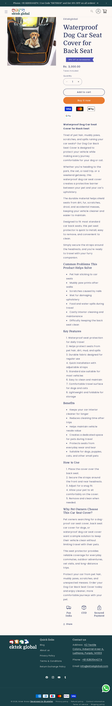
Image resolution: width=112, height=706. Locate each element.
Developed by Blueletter (41, 701)
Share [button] (69, 624)
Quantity (67, 75)
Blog (42, 644)
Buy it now (84, 100)
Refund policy (77, 701)
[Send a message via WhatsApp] (106, 688)
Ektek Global (24, 701)
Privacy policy (62, 701)
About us (45, 650)
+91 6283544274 (92, 659)
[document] (31, 42)
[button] (6, 12)
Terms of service (80, 704)
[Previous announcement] (5, 3)
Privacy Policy (47, 655)
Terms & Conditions (51, 661)
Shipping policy (98, 704)
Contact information (95, 701)
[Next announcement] (106, 3)
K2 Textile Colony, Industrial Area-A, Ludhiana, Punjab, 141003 (88, 649)
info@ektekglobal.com (94, 666)
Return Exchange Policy (52, 666)
